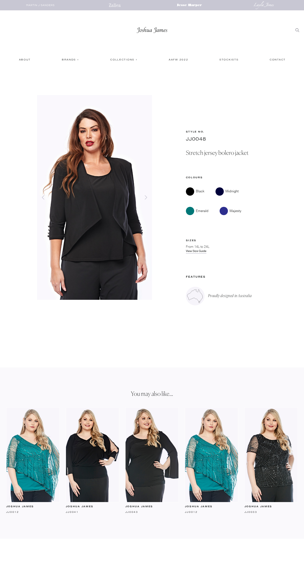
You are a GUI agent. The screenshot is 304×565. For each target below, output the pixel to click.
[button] (70, 61)
